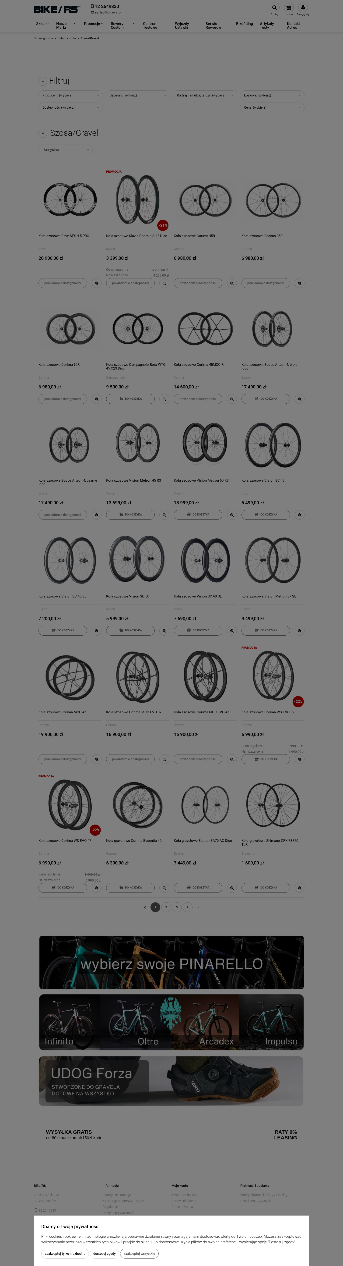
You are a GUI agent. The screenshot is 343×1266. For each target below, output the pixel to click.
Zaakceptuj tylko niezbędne (65, 1253)
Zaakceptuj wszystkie (139, 1253)
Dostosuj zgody (104, 1253)
